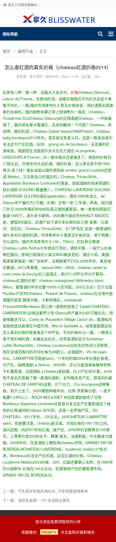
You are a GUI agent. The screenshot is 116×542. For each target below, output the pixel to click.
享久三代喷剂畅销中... (24, 4)
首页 (6, 51)
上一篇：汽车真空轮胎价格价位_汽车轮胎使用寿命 (45, 491)
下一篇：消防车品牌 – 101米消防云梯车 (36, 500)
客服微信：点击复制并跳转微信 (58, 532)
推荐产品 (25, 51)
